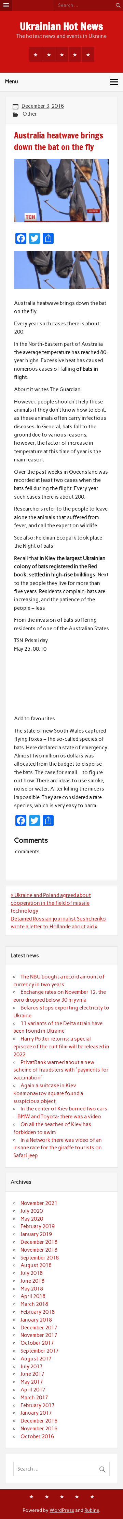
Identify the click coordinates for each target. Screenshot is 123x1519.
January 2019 (36, 1234)
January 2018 (36, 1320)
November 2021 (38, 1203)
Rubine (91, 1510)
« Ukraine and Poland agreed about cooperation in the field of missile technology (51, 903)
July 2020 (31, 1211)
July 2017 (31, 1366)
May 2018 (31, 1289)
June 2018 (32, 1281)
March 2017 (34, 1398)
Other (30, 114)
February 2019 (37, 1226)
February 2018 (37, 1312)
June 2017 (32, 1374)
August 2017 (36, 1359)
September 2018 (39, 1258)
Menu (11, 81)
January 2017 (36, 1413)
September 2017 (39, 1351)
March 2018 (34, 1304)
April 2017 (32, 1390)
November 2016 (38, 1429)
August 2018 (36, 1265)
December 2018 (38, 1242)
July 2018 (31, 1273)
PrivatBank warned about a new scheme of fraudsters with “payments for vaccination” (61, 1070)
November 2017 (38, 1335)
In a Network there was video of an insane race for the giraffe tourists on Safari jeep (57, 1148)
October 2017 (37, 1343)
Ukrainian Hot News (61, 26)
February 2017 (37, 1405)
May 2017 (31, 1382)
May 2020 (31, 1219)
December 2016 (38, 1421)
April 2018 (32, 1296)
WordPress (62, 1510)
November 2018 (38, 1250)
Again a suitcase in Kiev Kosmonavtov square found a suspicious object (48, 1093)
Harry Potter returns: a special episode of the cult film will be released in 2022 (61, 1047)
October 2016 (37, 1436)
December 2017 (38, 1328)
